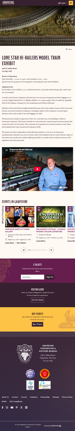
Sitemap (56, 397)
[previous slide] (23, 250)
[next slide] (51, 250)
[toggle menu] (71, 3)
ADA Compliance (15, 401)
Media (4, 401)
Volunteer (34, 397)
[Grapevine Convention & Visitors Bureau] (8, 3)
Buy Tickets (21, 243)
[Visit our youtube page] (12, 407)
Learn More (9, 243)
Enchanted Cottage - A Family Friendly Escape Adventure (51, 230)
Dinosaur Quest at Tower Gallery (17, 230)
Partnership (45, 397)
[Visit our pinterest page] (17, 407)
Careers (24, 397)
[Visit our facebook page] (2, 407)
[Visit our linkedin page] (26, 407)
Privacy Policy (67, 397)
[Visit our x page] (21, 407)
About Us (5, 397)
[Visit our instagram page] (7, 407)
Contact (15, 397)
